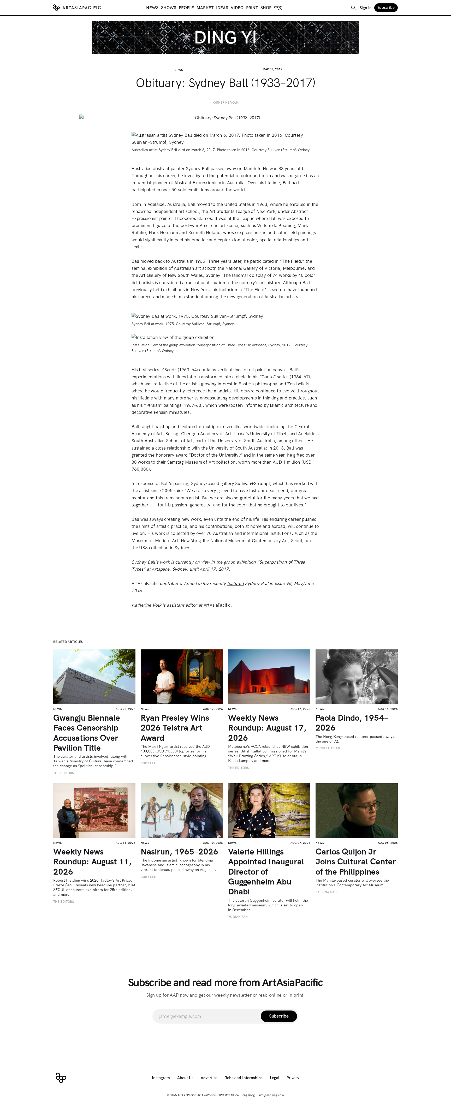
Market (205, 7)
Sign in (366, 7)
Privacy (293, 1077)
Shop (265, 7)
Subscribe (386, 7)
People (186, 7)
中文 (278, 7)
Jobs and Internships (244, 1077)
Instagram (161, 1077)
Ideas (222, 7)
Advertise (209, 1077)
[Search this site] (353, 8)
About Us (185, 1077)
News (152, 7)
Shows (168, 7)
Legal (274, 1077)
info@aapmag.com (271, 1095)
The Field (291, 261)
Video (237, 7)
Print (252, 7)
